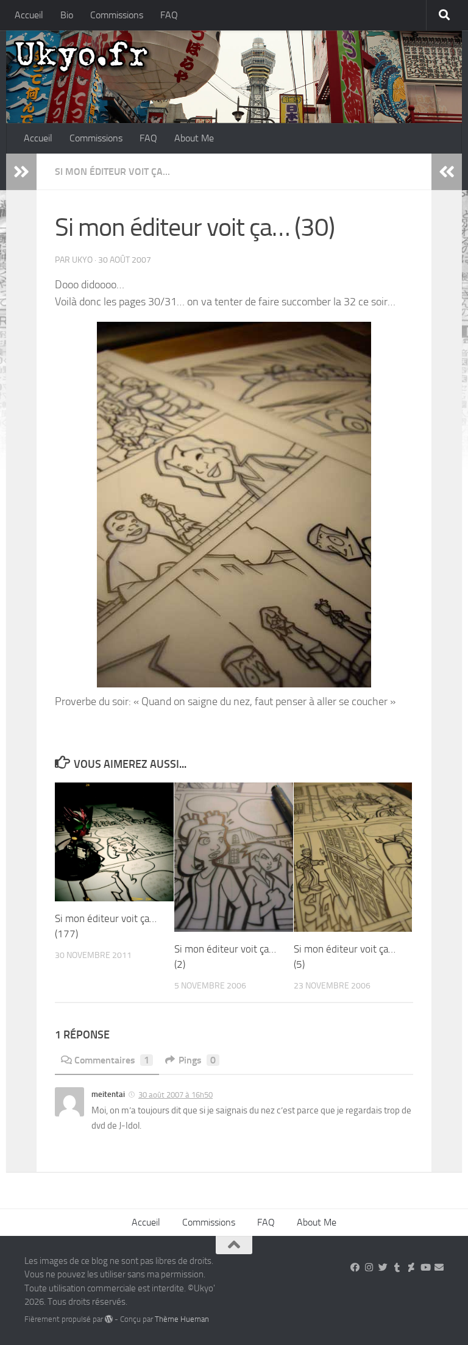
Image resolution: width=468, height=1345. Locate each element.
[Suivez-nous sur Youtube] (425, 1267)
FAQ (169, 15)
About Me (194, 138)
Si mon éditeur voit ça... (112, 171)
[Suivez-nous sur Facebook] (355, 1267)
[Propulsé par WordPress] (109, 1319)
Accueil (29, 15)
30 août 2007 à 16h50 (175, 1094)
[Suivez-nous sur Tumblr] (397, 1267)
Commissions (116, 15)
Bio (66, 15)
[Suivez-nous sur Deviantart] (411, 1267)
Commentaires (111, 1060)
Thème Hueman (182, 1319)
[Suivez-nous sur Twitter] (383, 1267)
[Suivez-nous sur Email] (439, 1267)
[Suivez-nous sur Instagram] (369, 1267)
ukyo (82, 260)
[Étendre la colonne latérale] (21, 172)
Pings (197, 1060)
